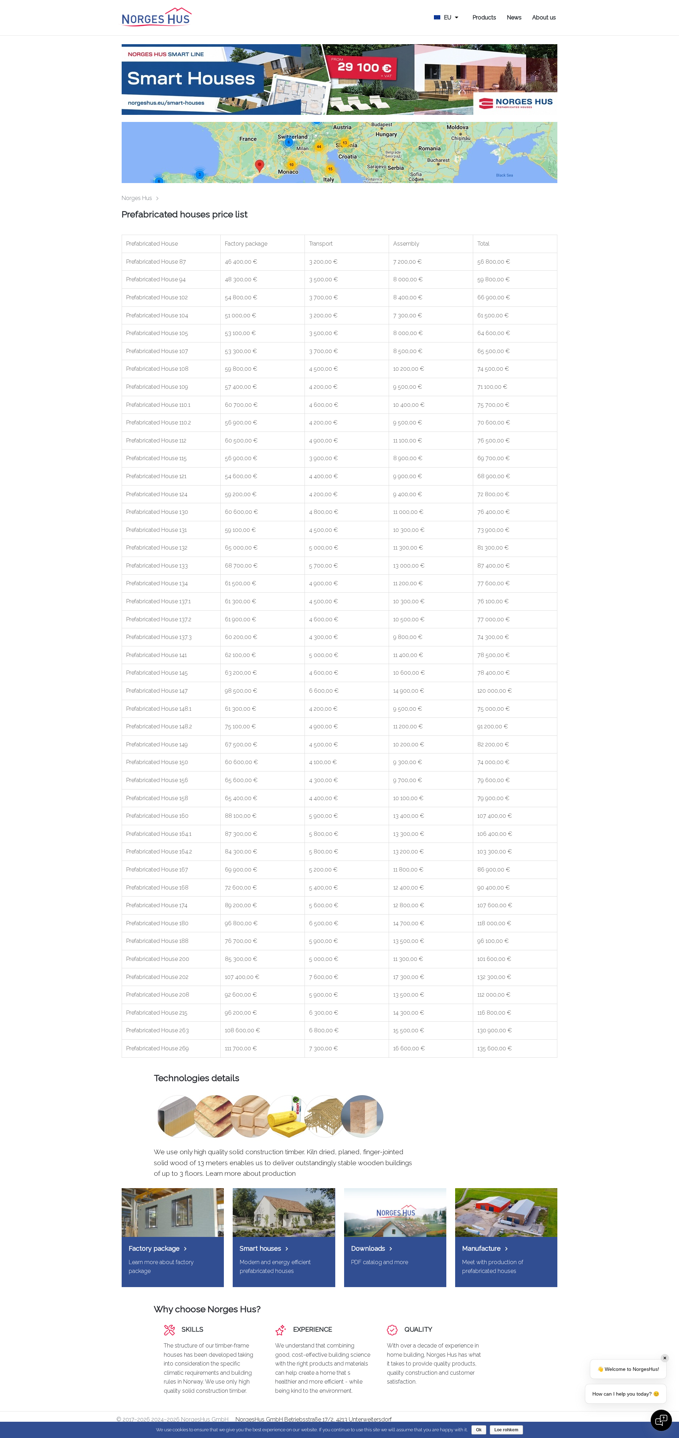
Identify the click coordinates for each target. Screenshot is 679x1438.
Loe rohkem (506, 1429)
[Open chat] (661, 1420)
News (514, 17)
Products (484, 17)
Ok (479, 1429)
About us (544, 17)
